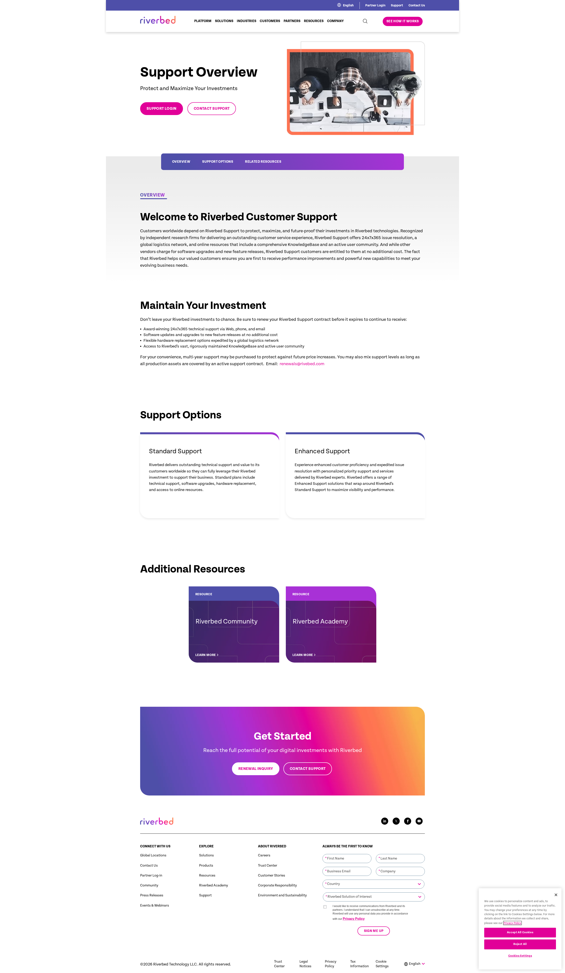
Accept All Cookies (520, 932)
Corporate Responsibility (277, 885)
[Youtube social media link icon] (419, 821)
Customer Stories (271, 875)
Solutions (206, 855)
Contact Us (417, 5)
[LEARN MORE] (234, 624)
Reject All (520, 944)
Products (206, 865)
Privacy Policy (354, 918)
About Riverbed (272, 846)
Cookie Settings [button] (382, 964)
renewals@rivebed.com (302, 364)
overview (181, 162)
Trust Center (267, 865)
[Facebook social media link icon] (407, 821)
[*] (346, 853)
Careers (264, 855)
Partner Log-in (151, 875)
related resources (263, 162)
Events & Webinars (154, 905)
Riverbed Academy (213, 885)
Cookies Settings (520, 956)
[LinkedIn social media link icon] (384, 821)
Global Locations (153, 855)
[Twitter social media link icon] (396, 821)
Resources (207, 875)
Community (149, 885)
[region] (520, 928)
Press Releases (151, 895)
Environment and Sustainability (282, 895)
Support (397, 5)
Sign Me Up (373, 931)
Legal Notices (305, 964)
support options (217, 162)
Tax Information (359, 964)
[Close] (556, 895)
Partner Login (375, 5)
